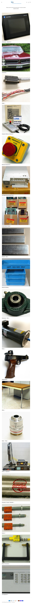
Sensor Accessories (5, 563)
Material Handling (5, 287)
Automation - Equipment (6, 41)
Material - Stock (5, 256)
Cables (3, 103)
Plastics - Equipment (5, 471)
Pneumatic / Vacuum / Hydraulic (7, 502)
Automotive (4, 72)
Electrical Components (6, 164)
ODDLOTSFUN (4, 379)
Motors (3, 348)
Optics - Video (4, 440)
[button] (1, 2)
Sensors (3, 533)
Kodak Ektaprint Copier (6, 226)
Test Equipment (4, 594)
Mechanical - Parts (5, 318)
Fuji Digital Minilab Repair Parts (7, 195)
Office (3, 410)
